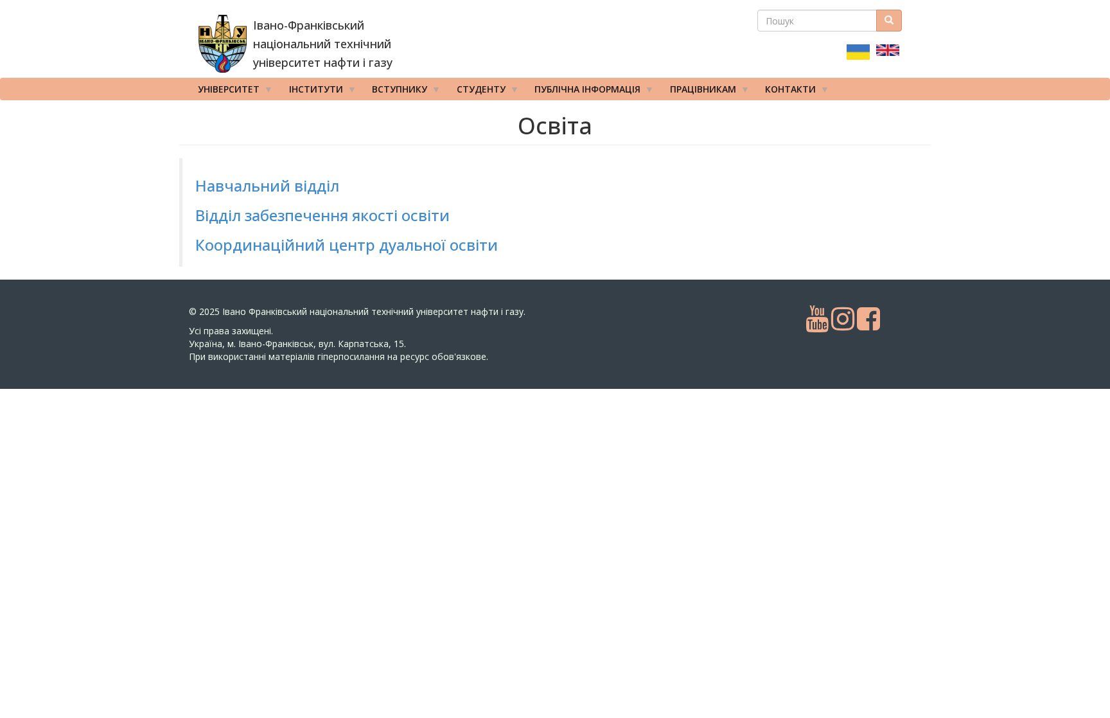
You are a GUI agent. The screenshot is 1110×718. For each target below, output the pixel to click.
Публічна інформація (582, 91)
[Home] (222, 44)
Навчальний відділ (267, 185)
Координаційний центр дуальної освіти (346, 244)
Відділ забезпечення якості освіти (322, 215)
